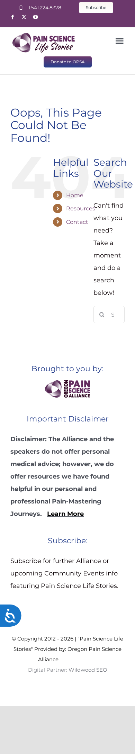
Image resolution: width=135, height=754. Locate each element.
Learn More (65, 514)
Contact (77, 222)
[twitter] (24, 17)
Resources (80, 208)
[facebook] (12, 17)
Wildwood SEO (77, 659)
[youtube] (35, 17)
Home (74, 195)
